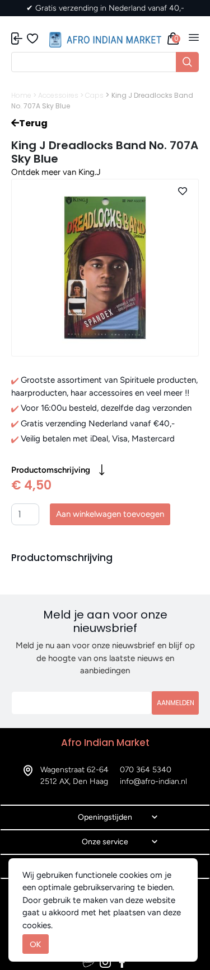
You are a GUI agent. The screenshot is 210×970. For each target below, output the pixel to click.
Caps (94, 95)
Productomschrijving (50, 470)
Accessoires (58, 95)
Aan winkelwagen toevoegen (110, 514)
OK (35, 944)
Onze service (105, 842)
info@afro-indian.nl (153, 781)
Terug (33, 123)
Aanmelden (175, 702)
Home (21, 95)
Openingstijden (105, 817)
